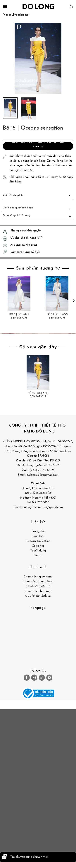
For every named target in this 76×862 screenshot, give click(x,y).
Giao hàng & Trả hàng (16, 215)
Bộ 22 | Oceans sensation (57, 316)
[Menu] (5, 6)
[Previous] (9, 58)
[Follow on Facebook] (27, 678)
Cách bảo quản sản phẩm (18, 207)
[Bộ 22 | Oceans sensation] (57, 293)
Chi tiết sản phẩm (13, 195)
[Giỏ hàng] (71, 6)
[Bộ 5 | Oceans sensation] (19, 293)
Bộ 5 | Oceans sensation (19, 316)
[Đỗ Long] (38, 6)
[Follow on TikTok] (42, 678)
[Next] (67, 58)
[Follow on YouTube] (49, 678)
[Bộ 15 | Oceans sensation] (38, 372)
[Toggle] (69, 196)
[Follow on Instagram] (34, 678)
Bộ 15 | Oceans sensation (38, 395)
